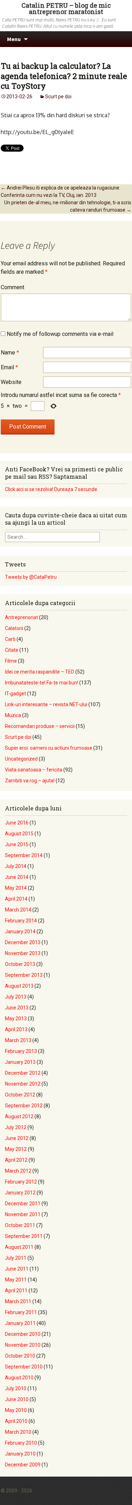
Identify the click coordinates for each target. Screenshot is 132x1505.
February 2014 (21, 920)
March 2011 (18, 1301)
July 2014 (15, 866)
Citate (11, 650)
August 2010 (19, 1377)
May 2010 (16, 1410)
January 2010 (20, 1454)
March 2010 (18, 1432)
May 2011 (16, 1279)
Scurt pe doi (58, 96)
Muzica (13, 715)
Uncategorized (21, 759)
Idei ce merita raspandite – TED (39, 672)
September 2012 (24, 1105)
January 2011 (20, 1323)
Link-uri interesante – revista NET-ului (46, 704)
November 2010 (22, 1345)
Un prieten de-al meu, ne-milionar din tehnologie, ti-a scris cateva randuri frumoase (67, 206)
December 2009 (22, 1464)
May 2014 (16, 888)
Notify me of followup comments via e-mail (60, 334)
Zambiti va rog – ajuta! (30, 780)
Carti (10, 639)
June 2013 (17, 1007)
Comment (12, 287)
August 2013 (19, 986)
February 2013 (21, 1051)
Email (9, 367)
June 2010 (17, 1399)
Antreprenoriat (21, 617)
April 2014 (16, 899)
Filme (11, 661)
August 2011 (19, 1247)
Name (10, 352)
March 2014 (18, 910)
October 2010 (20, 1356)
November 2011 (22, 1214)
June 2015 (17, 844)
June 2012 (17, 1138)
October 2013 (20, 964)
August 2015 (19, 833)
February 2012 (21, 1182)
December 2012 (22, 1073)
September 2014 (24, 855)
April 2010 (16, 1421)
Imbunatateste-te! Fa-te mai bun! (41, 682)
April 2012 (16, 1160)
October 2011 (20, 1225)
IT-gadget (15, 693)
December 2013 (22, 942)
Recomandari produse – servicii (40, 726)
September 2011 (24, 1236)
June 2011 (17, 1269)
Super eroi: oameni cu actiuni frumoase (48, 748)
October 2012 (20, 1095)
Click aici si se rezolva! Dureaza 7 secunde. (51, 489)
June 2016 (17, 823)
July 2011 (15, 1258)
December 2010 (22, 1334)
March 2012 (18, 1171)
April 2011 (16, 1290)
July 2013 (15, 997)
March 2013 (18, 1040)
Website (11, 382)
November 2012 (22, 1084)
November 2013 (22, 953)
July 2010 (15, 1388)
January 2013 (20, 1062)
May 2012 (16, 1149)
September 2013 (24, 975)
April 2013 (16, 1029)
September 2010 (24, 1367)
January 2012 (20, 1192)
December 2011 (22, 1203)
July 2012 (15, 1127)
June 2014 (17, 877)
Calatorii (14, 628)
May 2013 (16, 1018)
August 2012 (19, 1116)
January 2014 (20, 931)
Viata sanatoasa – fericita (33, 770)
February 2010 (21, 1443)
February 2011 (21, 1312)
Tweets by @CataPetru (31, 577)
